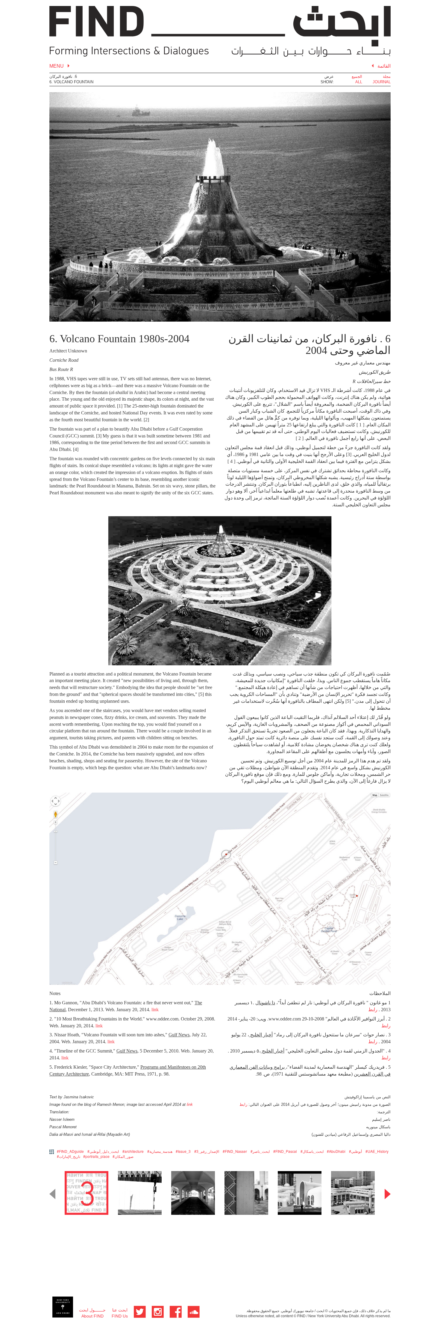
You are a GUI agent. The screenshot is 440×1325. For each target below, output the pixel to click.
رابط (372, 1009)
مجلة (387, 76)
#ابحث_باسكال (312, 1151)
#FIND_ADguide (70, 1151)
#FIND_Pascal (285, 1151)
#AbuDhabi (336, 1151)
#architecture (133, 1151)
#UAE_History (377, 1151)
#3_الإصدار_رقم (206, 1151)
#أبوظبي (355, 1151)
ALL (358, 82)
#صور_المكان (123, 1156)
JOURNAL (382, 82)
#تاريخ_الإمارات (68, 1156)
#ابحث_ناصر (260, 1151)
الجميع (357, 76)
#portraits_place (96, 1156)
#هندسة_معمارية (159, 1151)
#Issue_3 (183, 1151)
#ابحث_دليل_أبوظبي (103, 1151)
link (155, 1009)
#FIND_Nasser (235, 1151)
